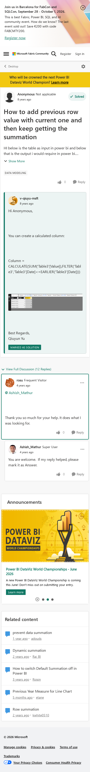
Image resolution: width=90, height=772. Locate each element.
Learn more (60, 82)
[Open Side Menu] (6, 53)
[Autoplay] (37, 599)
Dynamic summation (29, 650)
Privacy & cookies (43, 747)
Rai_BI (37, 656)
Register (65, 54)
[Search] (54, 54)
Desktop (13, 66)
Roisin (37, 679)
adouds (36, 638)
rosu (20, 380)
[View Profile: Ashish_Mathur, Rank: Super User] (13, 449)
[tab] (43, 599)
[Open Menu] (83, 66)
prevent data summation (32, 632)
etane (40, 697)
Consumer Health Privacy (63, 762)
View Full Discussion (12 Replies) (28, 369)
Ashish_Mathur (21, 392)
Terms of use (69, 747)
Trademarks (12, 756)
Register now (15, 37)
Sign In (79, 54)
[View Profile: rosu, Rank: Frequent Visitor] (9, 382)
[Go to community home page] (30, 53)
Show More (17, 161)
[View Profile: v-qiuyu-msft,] (13, 200)
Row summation (26, 709)
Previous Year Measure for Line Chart (42, 691)
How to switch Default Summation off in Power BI (45, 671)
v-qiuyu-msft (29, 198)
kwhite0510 (41, 715)
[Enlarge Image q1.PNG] (45, 302)
